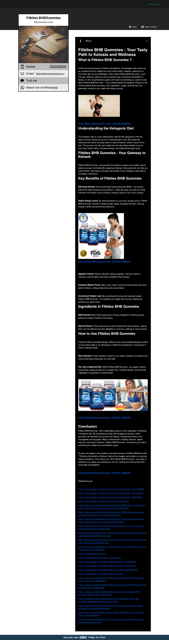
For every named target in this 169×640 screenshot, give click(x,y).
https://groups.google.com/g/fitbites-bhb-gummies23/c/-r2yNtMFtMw (107, 561)
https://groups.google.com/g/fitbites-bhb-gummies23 (100, 573)
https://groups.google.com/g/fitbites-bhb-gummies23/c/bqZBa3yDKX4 (108, 569)
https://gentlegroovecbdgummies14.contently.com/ (99, 557)
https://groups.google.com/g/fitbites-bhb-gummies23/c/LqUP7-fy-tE (107, 565)
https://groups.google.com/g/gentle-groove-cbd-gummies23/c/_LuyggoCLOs (110, 493)
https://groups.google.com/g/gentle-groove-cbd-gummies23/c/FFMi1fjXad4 (110, 497)
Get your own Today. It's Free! (84, 637)
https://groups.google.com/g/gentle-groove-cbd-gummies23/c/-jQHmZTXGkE (111, 489)
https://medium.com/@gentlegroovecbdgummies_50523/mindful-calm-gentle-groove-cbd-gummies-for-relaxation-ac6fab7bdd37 (111, 513)
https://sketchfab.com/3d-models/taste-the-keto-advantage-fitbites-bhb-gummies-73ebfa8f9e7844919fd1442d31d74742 (108, 600)
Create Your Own (154, 4)
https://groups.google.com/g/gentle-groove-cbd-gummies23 (103, 501)
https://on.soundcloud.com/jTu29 (92, 553)
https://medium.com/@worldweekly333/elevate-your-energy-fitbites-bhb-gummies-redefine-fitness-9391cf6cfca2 (109, 593)
